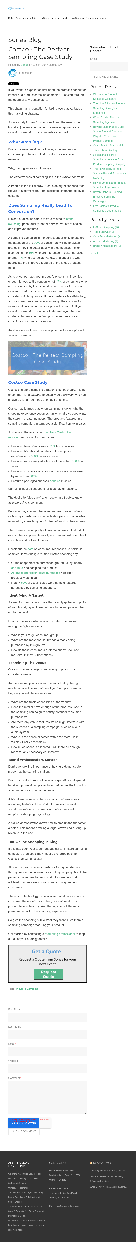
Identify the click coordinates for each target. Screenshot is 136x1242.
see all (94, 253)
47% (59, 281)
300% (76, 461)
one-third (17, 567)
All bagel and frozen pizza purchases (35, 572)
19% (31, 252)
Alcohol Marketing (105, 241)
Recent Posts (102, 1163)
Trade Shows (103, 232)
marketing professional (60, 933)
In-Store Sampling (27, 989)
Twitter (40, 73)
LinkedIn (36, 73)
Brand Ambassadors (107, 246)
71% (52, 446)
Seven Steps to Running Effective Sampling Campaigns (107, 196)
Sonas (24, 65)
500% (33, 476)
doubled (55, 481)
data (30, 549)
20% (37, 242)
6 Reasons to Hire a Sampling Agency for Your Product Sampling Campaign (110, 159)
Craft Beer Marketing (108, 236)
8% (72, 257)
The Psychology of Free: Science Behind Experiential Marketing (110, 173)
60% (24, 582)
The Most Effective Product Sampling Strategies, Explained (109, 108)
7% (21, 257)
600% (34, 456)
